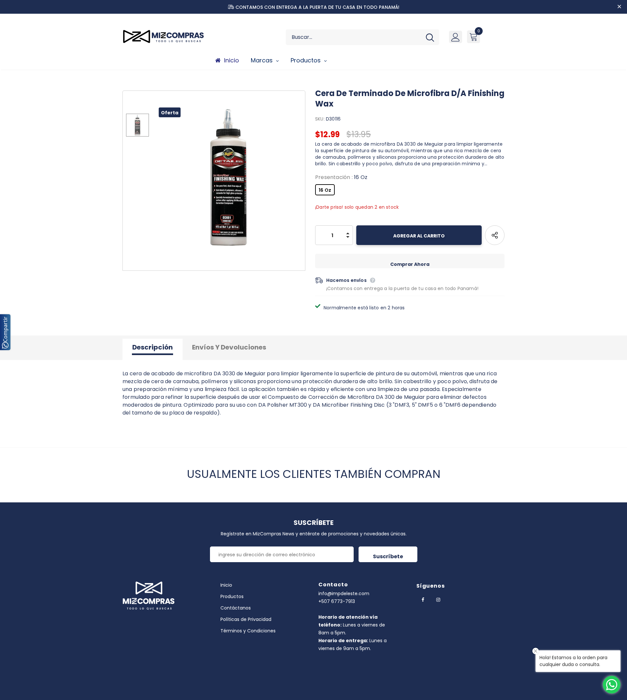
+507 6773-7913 (336, 601)
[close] (619, 7)
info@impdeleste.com (343, 593)
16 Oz (325, 190)
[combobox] (353, 37)
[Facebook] (422, 599)
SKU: (320, 119)
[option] (228, 177)
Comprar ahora (409, 264)
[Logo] (166, 36)
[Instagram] (438, 599)
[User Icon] (455, 37)
